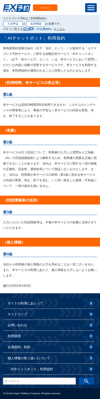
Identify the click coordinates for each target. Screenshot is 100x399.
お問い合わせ (17, 325)
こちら (61, 29)
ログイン (45, 7)
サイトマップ (17, 314)
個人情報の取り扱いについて (29, 358)
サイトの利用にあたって (25, 303)
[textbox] (39, 381)
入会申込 (13, 23)
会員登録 (35, 23)
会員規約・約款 (19, 347)
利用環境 (14, 336)
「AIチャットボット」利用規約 (30, 369)
